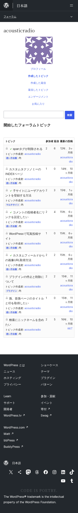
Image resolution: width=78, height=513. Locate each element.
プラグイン (11, 290)
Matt (9, 434)
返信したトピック (38, 89)
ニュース (9, 371)
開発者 (8, 409)
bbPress (11, 440)
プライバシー (12, 384)
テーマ (45, 371)
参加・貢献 (48, 396)
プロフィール (38, 68)
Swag (46, 415)
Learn (7, 396)
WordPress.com (16, 427)
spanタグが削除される (27, 149)
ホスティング (12, 378)
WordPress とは (14, 365)
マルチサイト (12, 204)
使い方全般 (11, 158)
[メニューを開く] (72, 5)
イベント (46, 403)
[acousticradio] (39, 51)
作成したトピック (38, 75)
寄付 (45, 409)
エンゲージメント (38, 96)
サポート (9, 403)
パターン (46, 384)
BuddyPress (13, 446)
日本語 (16, 463)
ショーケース (49, 365)
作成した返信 (38, 82)
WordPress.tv (14, 415)
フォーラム (10, 16)
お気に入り (38, 103)
